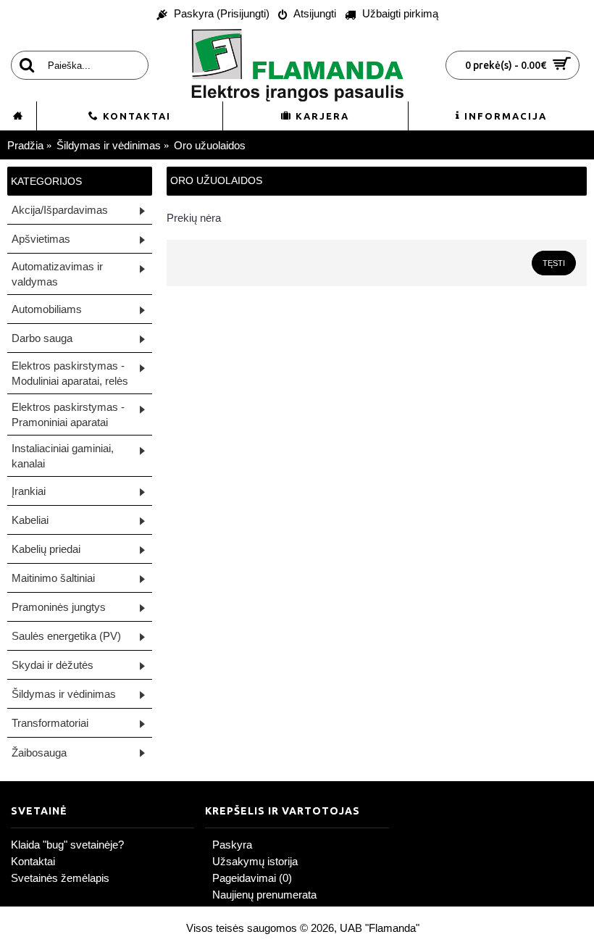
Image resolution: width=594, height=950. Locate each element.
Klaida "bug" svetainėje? (67, 844)
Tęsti (554, 263)
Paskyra (232, 844)
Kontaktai (33, 861)
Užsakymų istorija (255, 861)
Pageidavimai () (252, 878)
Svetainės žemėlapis (60, 878)
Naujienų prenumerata (264, 894)
